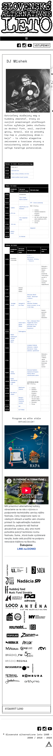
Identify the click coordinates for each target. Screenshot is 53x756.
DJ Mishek (22, 236)
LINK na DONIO (26, 548)
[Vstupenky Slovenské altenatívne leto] (41, 44)
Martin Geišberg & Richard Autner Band (13, 338)
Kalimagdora (22, 331)
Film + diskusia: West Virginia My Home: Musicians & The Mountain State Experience (33, 324)
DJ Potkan (21, 409)
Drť (19, 406)
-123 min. (13, 224)
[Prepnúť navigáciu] (26, 38)
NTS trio (12, 213)
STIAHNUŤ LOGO (14, 709)
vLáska (12, 207)
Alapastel (32, 228)
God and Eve (15, 170)
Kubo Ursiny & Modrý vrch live (20, 173)
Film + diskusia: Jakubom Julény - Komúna (33, 258)
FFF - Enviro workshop (36, 202)
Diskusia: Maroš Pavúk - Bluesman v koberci (32, 296)
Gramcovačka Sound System (19, 177)
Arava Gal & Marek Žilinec (22, 324)
